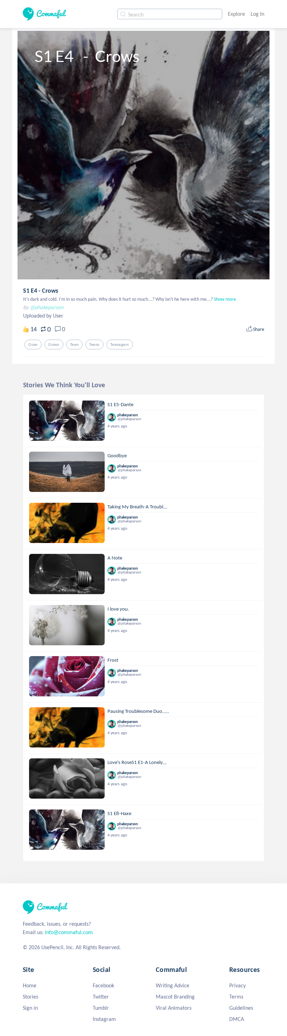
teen (74, 344)
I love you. (118, 609)
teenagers (119, 344)
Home (29, 985)
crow (33, 344)
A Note (114, 558)
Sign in (30, 1007)
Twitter (101, 996)
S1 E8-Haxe (119, 813)
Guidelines (241, 1007)
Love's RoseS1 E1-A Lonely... (137, 762)
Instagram (104, 1019)
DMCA (236, 1019)
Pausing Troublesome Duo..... (138, 711)
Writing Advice (172, 985)
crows (53, 344)
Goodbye (117, 455)
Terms (236, 996)
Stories (30, 996)
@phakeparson (46, 307)
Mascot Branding (175, 996)
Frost (112, 660)
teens (94, 344)
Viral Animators (173, 1007)
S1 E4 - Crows (40, 290)
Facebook (103, 985)
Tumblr (101, 1007)
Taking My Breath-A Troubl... (137, 506)
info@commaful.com (69, 932)
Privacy (237, 985)
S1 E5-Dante (120, 404)
